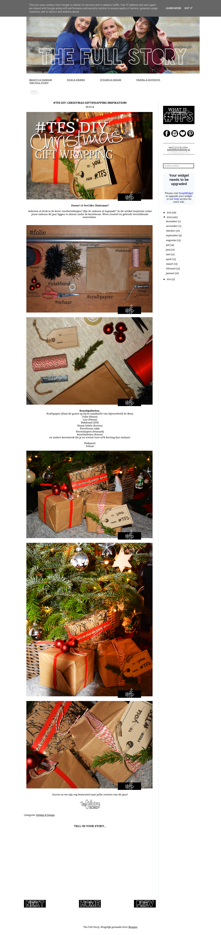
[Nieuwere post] (35, 906)
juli (168, 244)
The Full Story (39, 82)
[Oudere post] (145, 906)
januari (170, 273)
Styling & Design (110, 80)
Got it (188, 8)
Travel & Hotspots (148, 80)
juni (168, 249)
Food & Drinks (76, 80)
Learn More (173, 8)
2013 (169, 279)
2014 (169, 217)
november (172, 226)
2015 (169, 212)
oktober (171, 230)
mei (168, 254)
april (169, 259)
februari (171, 268)
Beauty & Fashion (40, 80)
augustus (171, 240)
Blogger (133, 927)
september (172, 235)
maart (170, 263)
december (172, 221)
